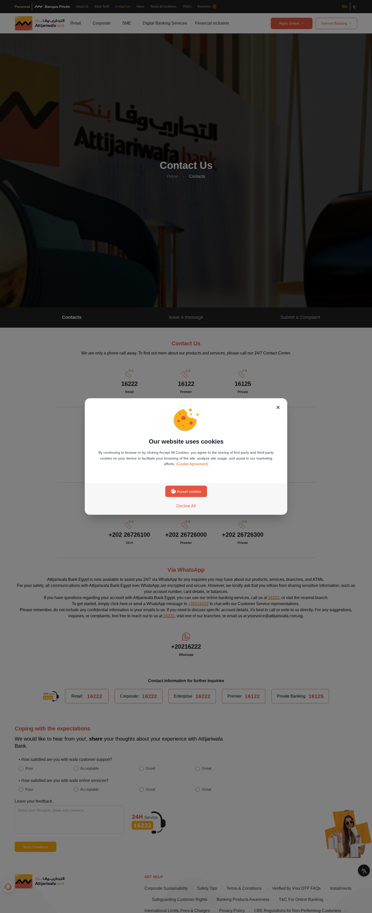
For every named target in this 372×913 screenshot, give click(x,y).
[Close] (278, 407)
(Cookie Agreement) (192, 464)
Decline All (186, 506)
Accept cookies (189, 491)
